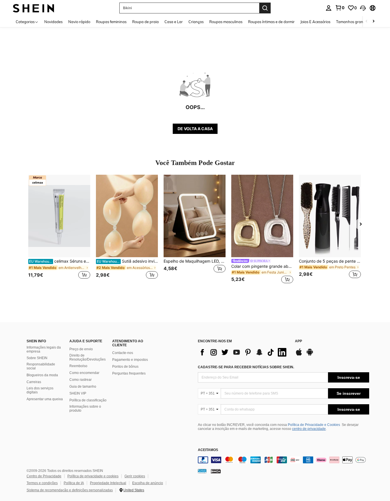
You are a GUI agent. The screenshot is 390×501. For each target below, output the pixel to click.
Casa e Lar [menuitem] (173, 21)
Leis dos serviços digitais (40, 390)
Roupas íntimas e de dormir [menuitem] (271, 21)
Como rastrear (80, 380)
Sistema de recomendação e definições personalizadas (70, 490)
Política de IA (74, 483)
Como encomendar (84, 373)
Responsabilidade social (41, 366)
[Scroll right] (373, 21)
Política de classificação (87, 400)
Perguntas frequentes (129, 373)
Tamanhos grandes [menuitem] (352, 21)
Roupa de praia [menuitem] (145, 21)
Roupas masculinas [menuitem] (225, 21)
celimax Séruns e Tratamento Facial (59, 261)
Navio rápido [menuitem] (79, 21)
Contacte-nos (122, 353)
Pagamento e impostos (130, 360)
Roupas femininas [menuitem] (111, 21)
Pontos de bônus (125, 367)
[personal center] (328, 8)
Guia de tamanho (82, 387)
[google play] (310, 355)
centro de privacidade (309, 429)
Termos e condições (42, 483)
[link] (340, 7)
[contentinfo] (283, 459)
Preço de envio (81, 349)
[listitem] (59, 230)
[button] (362, 8)
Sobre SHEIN (37, 358)
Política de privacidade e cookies (92, 476)
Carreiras (34, 382)
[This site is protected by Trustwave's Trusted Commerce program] (202, 471)
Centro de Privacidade (44, 476)
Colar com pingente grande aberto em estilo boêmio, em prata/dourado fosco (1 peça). (262, 266)
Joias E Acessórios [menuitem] (315, 21)
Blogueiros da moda (42, 375)
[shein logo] (33, 8)
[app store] (299, 355)
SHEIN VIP (77, 393)
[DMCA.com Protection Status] (216, 471)
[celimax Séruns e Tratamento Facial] (59, 216)
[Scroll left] (367, 21)
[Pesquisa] (265, 8)
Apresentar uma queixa (45, 399)
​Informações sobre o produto (85, 409)
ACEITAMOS (208, 450)
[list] (243, 352)
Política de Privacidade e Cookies (314, 425)
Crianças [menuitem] (196, 21)
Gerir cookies (134, 476)
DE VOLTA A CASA (195, 128)
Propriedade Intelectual (108, 483)
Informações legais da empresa (44, 349)
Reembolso (78, 366)
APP (298, 341)
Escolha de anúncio (147, 483)
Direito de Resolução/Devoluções (87, 357)
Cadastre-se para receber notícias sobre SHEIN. (246, 367)
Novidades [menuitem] (53, 21)
